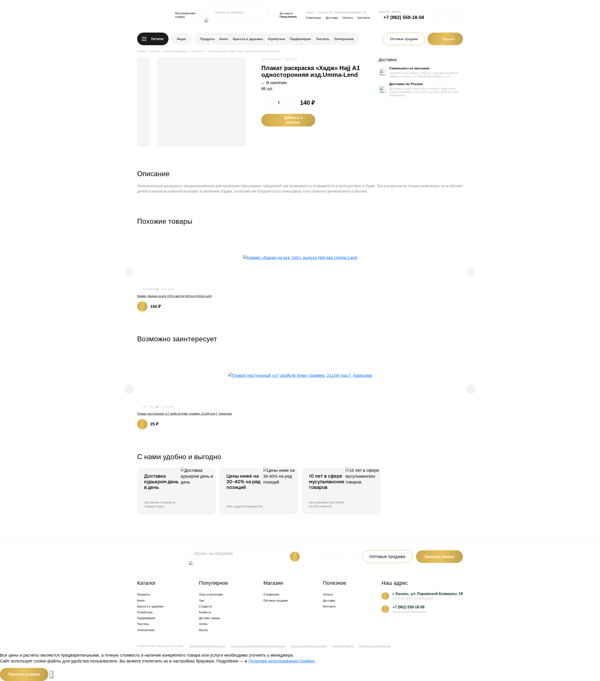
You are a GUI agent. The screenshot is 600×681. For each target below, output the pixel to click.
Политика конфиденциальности (207, 646)
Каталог (157, 39)
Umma (203, 624)
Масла (203, 630)
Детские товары (209, 618)
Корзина (448, 39)
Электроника (344, 39)
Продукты (207, 39)
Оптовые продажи (404, 39)
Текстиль (322, 39)
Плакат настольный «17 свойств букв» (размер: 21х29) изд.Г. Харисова (184, 413)
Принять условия (24, 674)
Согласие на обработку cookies (308, 646)
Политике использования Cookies (281, 661)
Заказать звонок (390, 11)
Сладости (205, 606)
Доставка (332, 17)
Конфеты (205, 612)
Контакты (363, 17)
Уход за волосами (211, 594)
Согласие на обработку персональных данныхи (258, 646)
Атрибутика (276, 39)
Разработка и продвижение (375, 646)
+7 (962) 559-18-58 (403, 17)
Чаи (201, 600)
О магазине (313, 17)
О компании (271, 594)
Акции (181, 39)
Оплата (348, 17)
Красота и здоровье (248, 39)
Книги (223, 39)
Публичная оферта (343, 646)
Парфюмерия (300, 39)
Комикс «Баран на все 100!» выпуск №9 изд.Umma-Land (174, 296)
